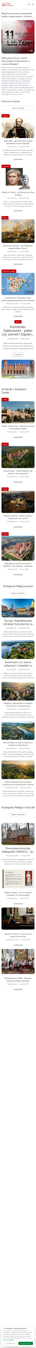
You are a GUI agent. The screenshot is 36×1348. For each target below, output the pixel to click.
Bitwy (5, 218)
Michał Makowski (12, 476)
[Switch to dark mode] (29, 4)
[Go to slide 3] (31, 50)
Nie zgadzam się (10, 1343)
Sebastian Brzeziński (10, 46)
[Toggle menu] (33, 4)
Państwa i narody (11, 37)
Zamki (18, 322)
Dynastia (6, 166)
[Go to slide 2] (30, 50)
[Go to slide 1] (28, 50)
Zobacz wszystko (18, 108)
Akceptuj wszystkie (25, 1343)
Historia (5, 116)
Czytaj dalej (18, 354)
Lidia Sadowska (12, 146)
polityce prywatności (8, 1339)
